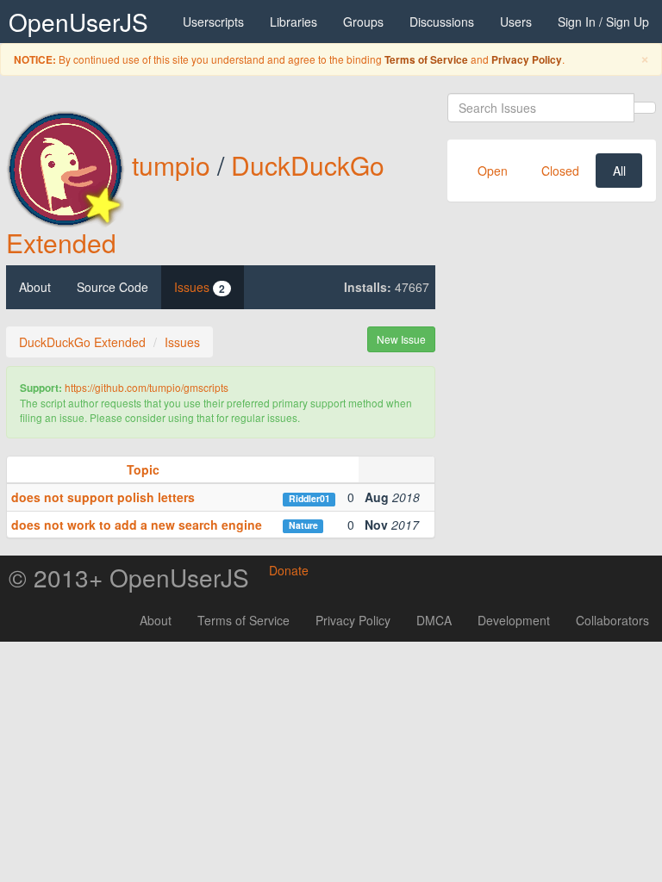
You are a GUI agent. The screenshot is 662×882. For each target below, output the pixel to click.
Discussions (441, 21)
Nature (303, 525)
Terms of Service (426, 60)
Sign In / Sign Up (603, 21)
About (35, 286)
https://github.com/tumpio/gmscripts (146, 387)
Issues (199, 287)
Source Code (112, 286)
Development (514, 620)
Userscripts (213, 21)
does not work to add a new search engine (136, 524)
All (619, 170)
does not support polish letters (103, 497)
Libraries (293, 21)
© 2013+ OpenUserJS (129, 577)
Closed (560, 170)
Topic (143, 469)
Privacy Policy (526, 60)
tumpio (171, 164)
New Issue (401, 339)
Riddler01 (309, 498)
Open (493, 170)
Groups (363, 21)
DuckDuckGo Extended (82, 342)
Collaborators (612, 620)
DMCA (434, 620)
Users (516, 21)
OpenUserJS (78, 21)
